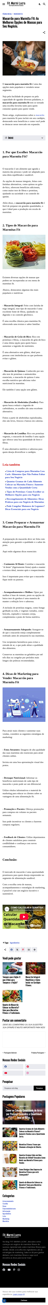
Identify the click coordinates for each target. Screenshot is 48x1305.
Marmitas (6, 1221)
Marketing (6, 1218)
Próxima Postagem (37, 1052)
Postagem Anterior (10, 1052)
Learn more (18, 1294)
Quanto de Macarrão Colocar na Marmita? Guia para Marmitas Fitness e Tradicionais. (11, 1008)
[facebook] (13, 1066)
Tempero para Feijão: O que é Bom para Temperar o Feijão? (11, 980)
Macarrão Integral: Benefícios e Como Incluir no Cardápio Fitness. (33, 981)
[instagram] (35, 1073)
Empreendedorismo (9, 1208)
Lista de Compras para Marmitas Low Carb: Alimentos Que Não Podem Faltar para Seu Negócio (25, 474)
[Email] (28, 949)
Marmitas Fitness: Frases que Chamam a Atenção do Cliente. (30, 1145)
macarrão (40, 115)
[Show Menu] (3, 4)
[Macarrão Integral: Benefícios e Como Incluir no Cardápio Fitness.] (35, 968)
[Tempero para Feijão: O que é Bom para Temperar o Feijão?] (12, 968)
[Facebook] (11, 949)
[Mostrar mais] (34, 949)
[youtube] (13, 1073)
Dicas (4, 1206)
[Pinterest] (23, 949)
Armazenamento (8, 1201)
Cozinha (5, 1203)
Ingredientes (18, 14)
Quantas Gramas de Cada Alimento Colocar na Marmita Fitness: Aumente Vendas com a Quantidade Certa (24, 484)
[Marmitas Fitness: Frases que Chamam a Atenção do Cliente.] (10, 1146)
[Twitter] (17, 949)
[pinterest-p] (14, 1270)
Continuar (24, 1300)
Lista (4, 1216)
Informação (6, 1211)
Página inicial (7, 14)
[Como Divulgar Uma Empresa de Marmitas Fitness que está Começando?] (10, 1172)
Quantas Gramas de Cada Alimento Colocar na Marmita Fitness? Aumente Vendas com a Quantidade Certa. (32, 1133)
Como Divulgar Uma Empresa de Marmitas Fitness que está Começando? (30, 1172)
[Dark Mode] (40, 4)
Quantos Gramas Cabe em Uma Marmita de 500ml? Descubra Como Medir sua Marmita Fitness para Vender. (32, 1159)
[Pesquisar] (44, 4)
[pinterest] (35, 1066)
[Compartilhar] (44, 32)
